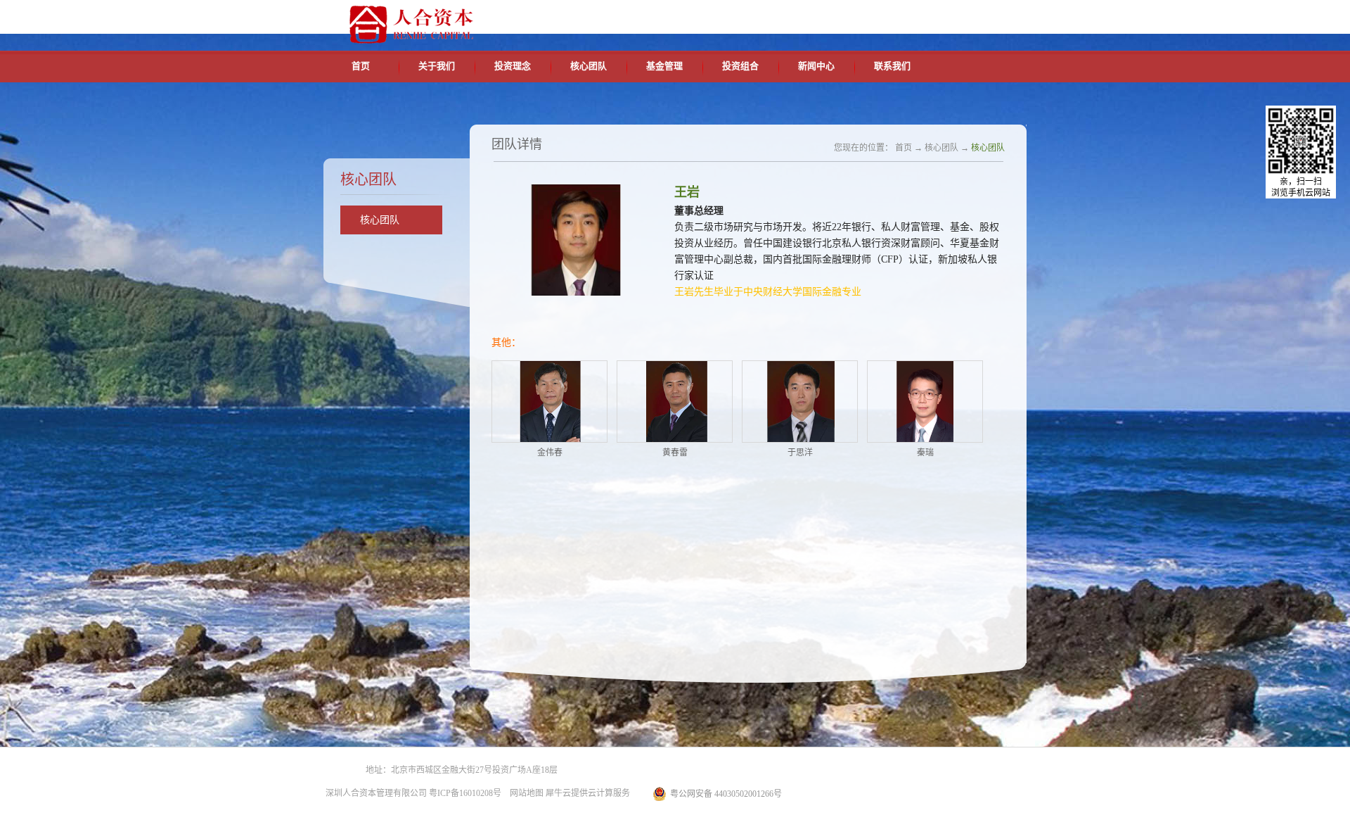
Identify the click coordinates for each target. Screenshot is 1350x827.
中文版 (892, 15)
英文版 (924, 15)
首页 (361, 66)
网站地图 (525, 793)
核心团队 (941, 148)
